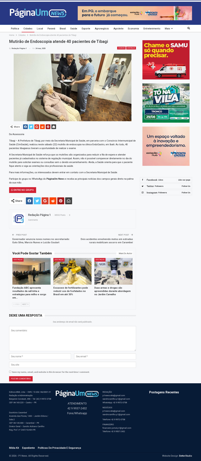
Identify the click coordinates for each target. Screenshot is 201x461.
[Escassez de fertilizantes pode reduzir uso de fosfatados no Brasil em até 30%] (72, 271)
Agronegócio (102, 28)
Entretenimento (152, 28)
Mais (167, 28)
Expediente (28, 447)
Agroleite (118, 28)
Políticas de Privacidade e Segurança (59, 447)
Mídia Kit (14, 447)
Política (15, 28)
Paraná (51, 28)
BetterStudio (185, 456)
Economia (133, 28)
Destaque (131, 48)
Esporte (86, 28)
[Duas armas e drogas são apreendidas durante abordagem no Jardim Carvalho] (113, 271)
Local (40, 28)
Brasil (63, 28)
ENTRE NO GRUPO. (23, 190)
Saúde (73, 28)
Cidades (28, 28)
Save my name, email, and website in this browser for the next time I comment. (51, 372)
